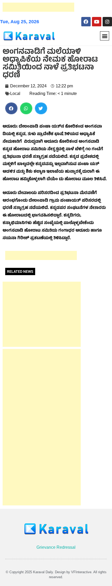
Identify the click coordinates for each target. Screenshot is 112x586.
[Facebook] (86, 21)
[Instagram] (107, 21)
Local (15, 93)
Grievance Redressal (56, 547)
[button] (104, 35)
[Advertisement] (38, 7)
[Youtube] (96, 21)
